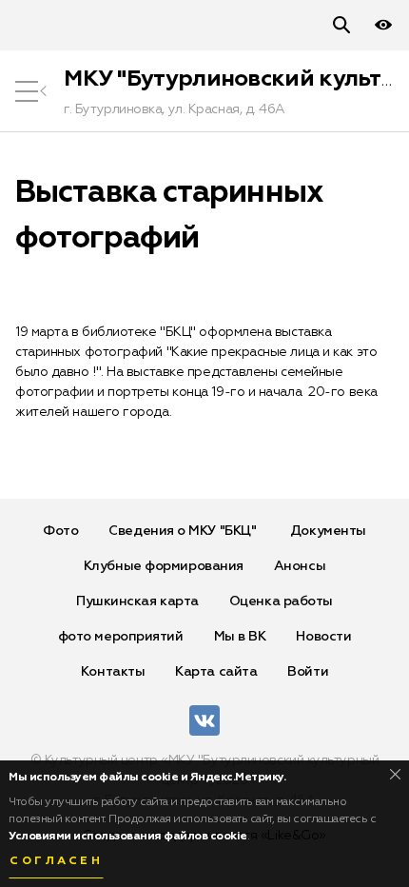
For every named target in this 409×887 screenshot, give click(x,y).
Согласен (56, 861)
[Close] (395, 774)
